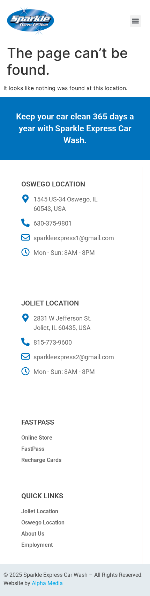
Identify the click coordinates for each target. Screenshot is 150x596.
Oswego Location (43, 522)
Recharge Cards (41, 460)
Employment (37, 545)
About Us (32, 533)
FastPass (32, 449)
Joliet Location (39, 511)
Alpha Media (47, 583)
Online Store (36, 437)
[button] (135, 21)
